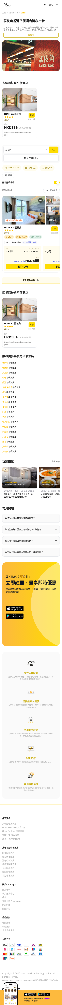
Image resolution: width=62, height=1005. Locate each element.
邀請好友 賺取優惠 (10, 835)
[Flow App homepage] (8, 5)
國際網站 (6, 908)
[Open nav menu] (57, 5)
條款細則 (6, 926)
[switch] (57, 182)
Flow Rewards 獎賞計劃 (14, 827)
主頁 (4, 13)
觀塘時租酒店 (8, 856)
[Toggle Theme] (45, 5)
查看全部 (56, 461)
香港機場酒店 (8, 875)
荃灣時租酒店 (8, 868)
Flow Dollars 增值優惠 (13, 831)
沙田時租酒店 (8, 871)
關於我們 (6, 889)
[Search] (53, 150)
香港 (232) (13, 13)
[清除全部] (46, 149)
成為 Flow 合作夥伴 (11, 838)
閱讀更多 (31, 35)
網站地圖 (6, 905)
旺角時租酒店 (8, 853)
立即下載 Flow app (11, 901)
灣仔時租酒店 (8, 860)
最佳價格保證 (8, 930)
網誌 (4, 897)
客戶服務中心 (8, 893)
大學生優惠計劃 (9, 823)
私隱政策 (6, 923)
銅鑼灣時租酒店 (9, 864)
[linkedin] (18, 989)
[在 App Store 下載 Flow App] (15, 608)
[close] (58, 992)
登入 (51, 4)
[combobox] (26, 150)
